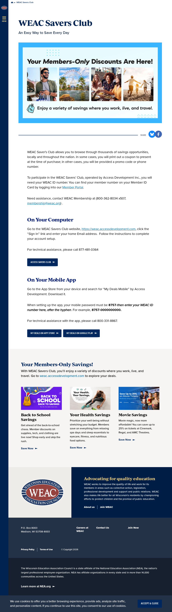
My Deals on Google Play (80, 333)
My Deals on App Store (43, 333)
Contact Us (102, 527)
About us (89, 507)
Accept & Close (150, 603)
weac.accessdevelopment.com (62, 376)
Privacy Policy (27, 549)
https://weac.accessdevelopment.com (109, 229)
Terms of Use (46, 549)
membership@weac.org (43, 203)
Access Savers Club (41, 262)
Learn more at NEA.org (36, 586)
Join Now (133, 527)
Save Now (27, 448)
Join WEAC (106, 507)
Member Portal (72, 187)
